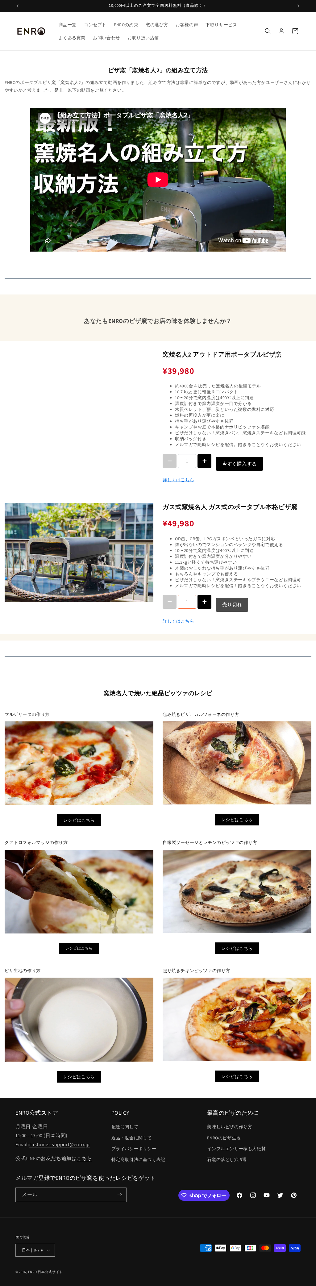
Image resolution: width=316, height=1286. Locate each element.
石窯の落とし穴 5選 (227, 1159)
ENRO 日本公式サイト (45, 1272)
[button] (268, 31)
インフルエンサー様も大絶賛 (236, 1148)
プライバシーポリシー (133, 1148)
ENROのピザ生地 (223, 1138)
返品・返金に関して (131, 1138)
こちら (84, 1158)
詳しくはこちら (178, 479)
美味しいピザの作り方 (229, 1126)
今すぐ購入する (239, 463)
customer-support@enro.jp (59, 1144)
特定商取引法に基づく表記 (138, 1159)
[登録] (119, 1195)
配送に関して (125, 1126)
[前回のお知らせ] (17, 6)
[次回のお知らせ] (298, 6)
